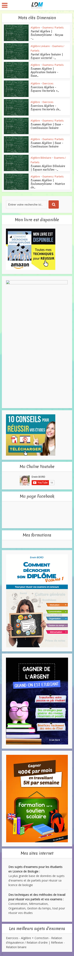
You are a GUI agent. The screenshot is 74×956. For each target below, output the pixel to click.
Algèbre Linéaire (40, 46)
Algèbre (35, 27)
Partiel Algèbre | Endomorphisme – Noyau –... (47, 35)
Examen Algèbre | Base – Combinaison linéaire (47, 126)
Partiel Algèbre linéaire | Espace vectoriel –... (47, 56)
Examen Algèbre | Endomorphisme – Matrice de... (48, 183)
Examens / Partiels (53, 27)
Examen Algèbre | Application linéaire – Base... (44, 72)
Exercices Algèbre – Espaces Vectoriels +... (45, 89)
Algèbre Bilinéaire (41, 158)
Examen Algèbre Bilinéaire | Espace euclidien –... (48, 167)
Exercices (48, 83)
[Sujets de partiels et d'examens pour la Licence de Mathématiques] (37, 4)
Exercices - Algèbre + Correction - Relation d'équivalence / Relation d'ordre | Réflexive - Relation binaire (35, 942)
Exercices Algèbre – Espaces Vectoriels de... (46, 107)
